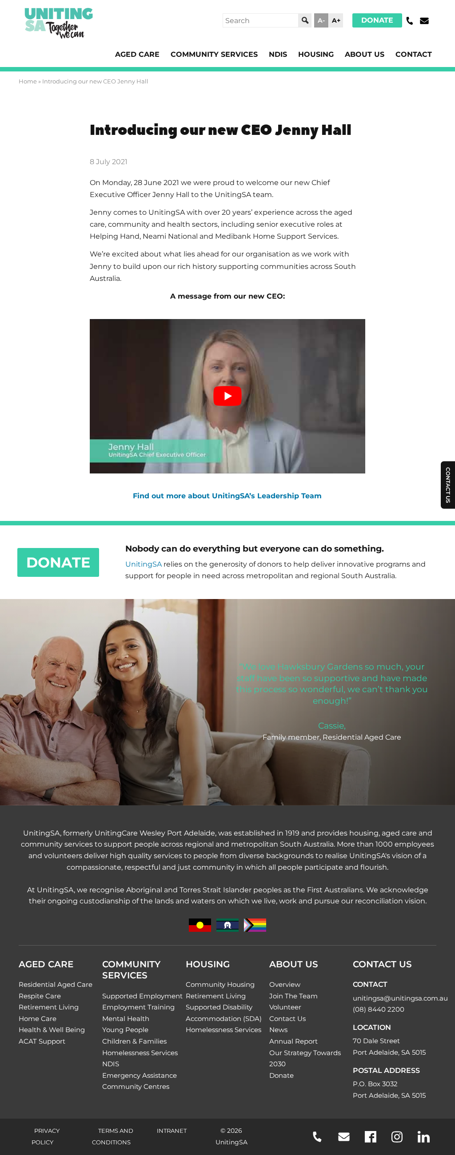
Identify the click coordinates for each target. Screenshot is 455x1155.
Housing (316, 54)
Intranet (172, 1130)
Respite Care (40, 996)
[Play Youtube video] (227, 396)
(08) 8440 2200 (378, 1009)
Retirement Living (49, 1007)
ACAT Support (42, 1041)
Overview (284, 984)
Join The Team (293, 996)
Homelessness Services (140, 1053)
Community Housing (220, 984)
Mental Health (125, 1018)
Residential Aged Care (55, 984)
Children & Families (134, 1041)
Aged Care (137, 54)
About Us (364, 54)
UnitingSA (143, 564)
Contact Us (287, 1018)
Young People (125, 1029)
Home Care (37, 1018)
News (278, 1029)
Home (28, 81)
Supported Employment (142, 996)
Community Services (214, 54)
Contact (413, 54)
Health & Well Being (52, 1029)
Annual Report (293, 1041)
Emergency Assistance (139, 1075)
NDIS (278, 54)
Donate (377, 20)
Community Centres (135, 1086)
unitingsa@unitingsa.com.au (400, 998)
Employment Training (138, 1007)
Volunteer (285, 1007)
